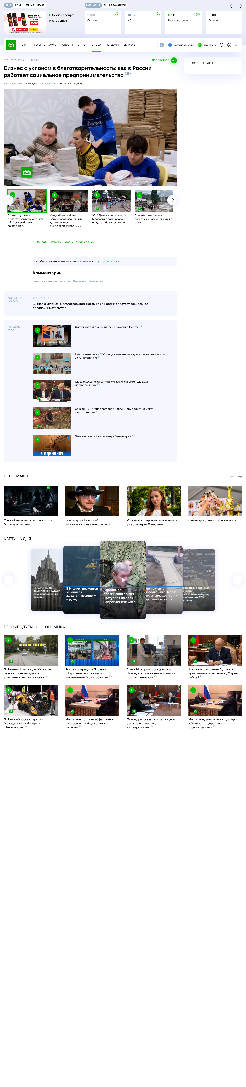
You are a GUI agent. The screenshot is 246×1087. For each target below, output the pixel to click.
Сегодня (31, 83)
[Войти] (229, 45)
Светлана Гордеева (71, 83)
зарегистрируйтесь (106, 261)
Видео (96, 44)
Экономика (210, 45)
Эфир (25, 44)
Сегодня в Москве (184, 45)
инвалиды (40, 241)
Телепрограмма (45, 44)
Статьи (82, 44)
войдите (82, 261)
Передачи (112, 44)
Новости (67, 44)
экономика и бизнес (79, 241)
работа (56, 241)
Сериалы (130, 44)
